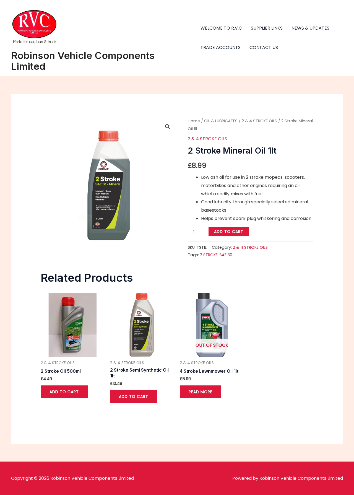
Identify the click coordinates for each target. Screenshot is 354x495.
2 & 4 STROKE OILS (259, 121)
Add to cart (228, 231)
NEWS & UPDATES (310, 28)
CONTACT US (263, 47)
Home (194, 121)
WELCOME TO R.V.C (221, 28)
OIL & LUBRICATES (221, 121)
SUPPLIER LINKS (267, 28)
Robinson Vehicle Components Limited (83, 61)
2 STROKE (209, 255)
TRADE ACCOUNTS (221, 47)
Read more (200, 392)
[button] (168, 127)
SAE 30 (226, 255)
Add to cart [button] (64, 392)
